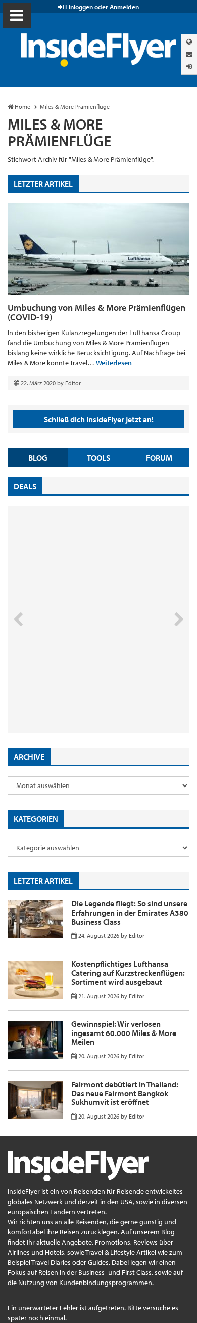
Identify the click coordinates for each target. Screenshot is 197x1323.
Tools (98, 457)
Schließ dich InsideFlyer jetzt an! (99, 419)
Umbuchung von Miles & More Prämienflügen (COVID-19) (96, 312)
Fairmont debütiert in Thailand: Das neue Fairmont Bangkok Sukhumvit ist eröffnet (124, 1093)
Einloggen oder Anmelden (101, 7)
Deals (25, 486)
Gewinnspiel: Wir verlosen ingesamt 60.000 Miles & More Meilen (123, 1033)
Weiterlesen (114, 362)
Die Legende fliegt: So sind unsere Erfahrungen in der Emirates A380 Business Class (129, 912)
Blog (37, 457)
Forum (159, 457)
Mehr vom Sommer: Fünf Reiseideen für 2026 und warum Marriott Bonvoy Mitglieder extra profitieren (82, 690)
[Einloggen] (189, 66)
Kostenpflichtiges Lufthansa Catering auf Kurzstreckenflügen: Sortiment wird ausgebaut (128, 972)
